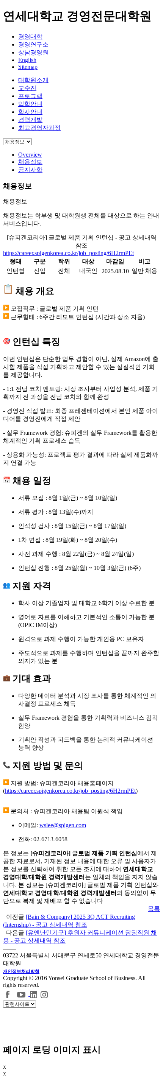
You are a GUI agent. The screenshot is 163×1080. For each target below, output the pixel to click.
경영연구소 (33, 44)
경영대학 (30, 36)
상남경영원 (33, 52)
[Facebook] (8, 994)
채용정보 (30, 162)
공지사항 (30, 170)
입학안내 (30, 104)
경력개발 (30, 120)
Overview (30, 154)
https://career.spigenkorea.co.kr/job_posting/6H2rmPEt (68, 253)
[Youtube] (22, 994)
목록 (154, 909)
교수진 (27, 88)
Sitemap (28, 67)
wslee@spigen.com (62, 825)
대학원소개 (33, 80)
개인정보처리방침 (21, 971)
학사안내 (30, 112)
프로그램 (30, 96)
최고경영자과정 (39, 127)
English (27, 60)
